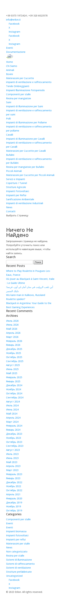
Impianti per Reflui (16, 195)
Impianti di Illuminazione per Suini (24, 106)
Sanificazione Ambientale (20, 199)
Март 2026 (12, 336)
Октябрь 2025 (14, 357)
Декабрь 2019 (14, 502)
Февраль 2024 (14, 425)
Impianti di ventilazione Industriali (24, 203)
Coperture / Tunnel (16, 183)
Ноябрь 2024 (13, 389)
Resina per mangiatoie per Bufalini (25, 166)
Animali (10, 70)
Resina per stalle (15, 555)
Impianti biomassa (16, 531)
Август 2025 (13, 365)
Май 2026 (11, 328)
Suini (8, 102)
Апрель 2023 (13, 466)
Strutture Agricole (16, 187)
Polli (8, 118)
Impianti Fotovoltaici (17, 191)
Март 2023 (12, 470)
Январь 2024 (13, 429)
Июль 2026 (12, 320)
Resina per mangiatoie (18, 98)
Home (9, 61)
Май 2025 (11, 373)
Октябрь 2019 (14, 510)
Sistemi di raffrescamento (20, 563)
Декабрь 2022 (14, 482)
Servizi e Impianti (15, 179)
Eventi (9, 47)
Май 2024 (11, 413)
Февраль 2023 (14, 474)
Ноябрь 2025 (13, 353)
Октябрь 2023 (14, 442)
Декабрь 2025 (14, 349)
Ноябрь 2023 (13, 437)
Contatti (10, 211)
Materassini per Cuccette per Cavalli (26, 150)
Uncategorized (14, 575)
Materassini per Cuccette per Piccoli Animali (30, 175)
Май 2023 (11, 462)
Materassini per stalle (18, 543)
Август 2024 (13, 401)
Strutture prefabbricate (19, 571)
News (9, 207)
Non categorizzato (16, 551)
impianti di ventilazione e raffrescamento (29, 82)
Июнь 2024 (12, 409)
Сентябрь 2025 (14, 361)
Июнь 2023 (12, 458)
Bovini (9, 74)
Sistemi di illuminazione (19, 559)
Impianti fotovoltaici (17, 535)
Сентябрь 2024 (14, 397)
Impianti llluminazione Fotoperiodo (25, 90)
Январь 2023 (13, 478)
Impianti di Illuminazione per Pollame (26, 122)
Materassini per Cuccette (20, 78)
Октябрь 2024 (14, 393)
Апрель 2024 (13, 417)
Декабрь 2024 (14, 385)
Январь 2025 (13, 381)
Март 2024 (12, 421)
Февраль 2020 (14, 498)
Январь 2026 (13, 344)
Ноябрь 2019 (13, 506)
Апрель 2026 (13, 332)
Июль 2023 (12, 454)
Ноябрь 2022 (13, 486)
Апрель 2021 (13, 494)
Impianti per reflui (16, 539)
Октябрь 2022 (14, 490)
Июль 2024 (12, 405)
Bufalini (10, 154)
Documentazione (15, 51)
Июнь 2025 (12, 369)
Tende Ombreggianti (17, 86)
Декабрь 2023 (14, 433)
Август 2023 (13, 449)
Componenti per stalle (18, 94)
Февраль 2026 (14, 341)
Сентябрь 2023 (14, 445)
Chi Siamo (11, 66)
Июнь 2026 (12, 324)
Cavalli (9, 134)
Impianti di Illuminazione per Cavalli (25, 138)
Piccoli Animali (14, 171)
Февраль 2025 (14, 377)
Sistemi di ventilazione (18, 567)
